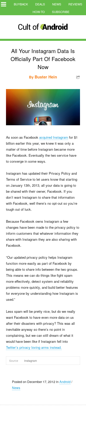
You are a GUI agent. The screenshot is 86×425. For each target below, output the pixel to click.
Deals (40, 4)
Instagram (30, 361)
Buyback (21, 4)
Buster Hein (46, 77)
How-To (39, 12)
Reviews (75, 4)
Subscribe (60, 12)
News (56, 4)
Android (65, 381)
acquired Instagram (53, 137)
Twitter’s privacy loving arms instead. (34, 347)
